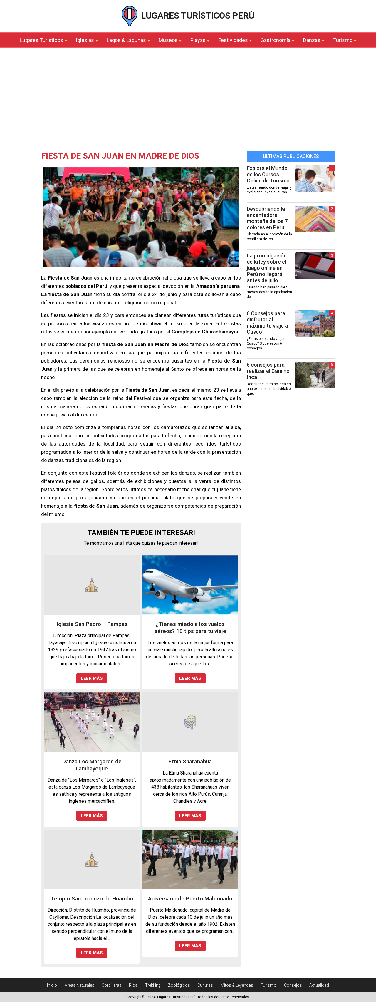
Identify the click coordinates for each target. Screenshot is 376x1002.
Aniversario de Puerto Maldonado (190, 898)
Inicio (52, 985)
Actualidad (319, 985)
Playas (198, 40)
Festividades (233, 40)
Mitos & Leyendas (237, 985)
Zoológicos (179, 985)
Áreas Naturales (79, 985)
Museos (168, 40)
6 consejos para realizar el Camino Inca (268, 371)
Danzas (311, 40)
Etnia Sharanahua (190, 761)
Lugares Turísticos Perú (196, 15)
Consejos (293, 985)
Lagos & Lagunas (126, 40)
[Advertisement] (188, 101)
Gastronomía (276, 40)
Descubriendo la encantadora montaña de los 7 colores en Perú (267, 218)
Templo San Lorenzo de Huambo (92, 898)
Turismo (342, 40)
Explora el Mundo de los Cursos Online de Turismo (268, 174)
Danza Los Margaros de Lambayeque (92, 765)
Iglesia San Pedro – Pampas (91, 624)
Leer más (92, 678)
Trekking (153, 985)
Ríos (133, 985)
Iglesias (85, 40)
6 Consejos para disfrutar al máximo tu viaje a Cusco (267, 322)
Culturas (205, 985)
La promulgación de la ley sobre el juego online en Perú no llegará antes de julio (267, 267)
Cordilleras (112, 985)
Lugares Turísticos (41, 40)
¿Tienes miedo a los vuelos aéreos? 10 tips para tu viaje (190, 627)
